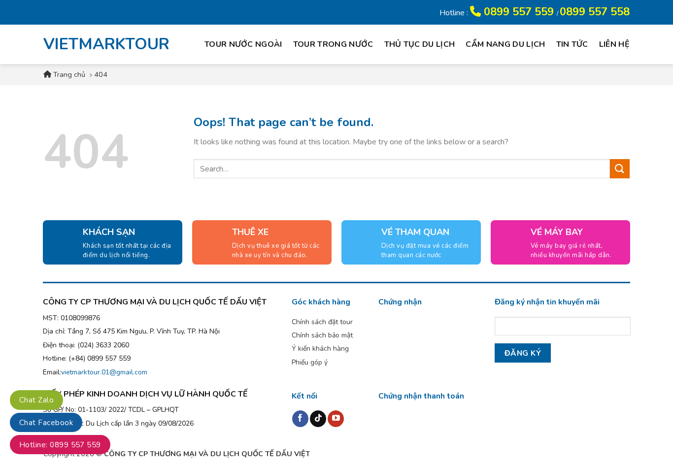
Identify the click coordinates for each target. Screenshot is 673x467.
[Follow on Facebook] (300, 418)
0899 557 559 (519, 11)
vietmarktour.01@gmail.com (104, 372)
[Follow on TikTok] (318, 418)
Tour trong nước (333, 44)
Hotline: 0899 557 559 (60, 445)
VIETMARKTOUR (99, 44)
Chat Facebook (46, 423)
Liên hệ (614, 44)
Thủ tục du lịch (419, 44)
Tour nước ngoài (243, 44)
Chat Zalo (36, 400)
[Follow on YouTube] (336, 418)
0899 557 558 (595, 11)
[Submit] (620, 168)
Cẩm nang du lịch (505, 44)
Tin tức (572, 44)
